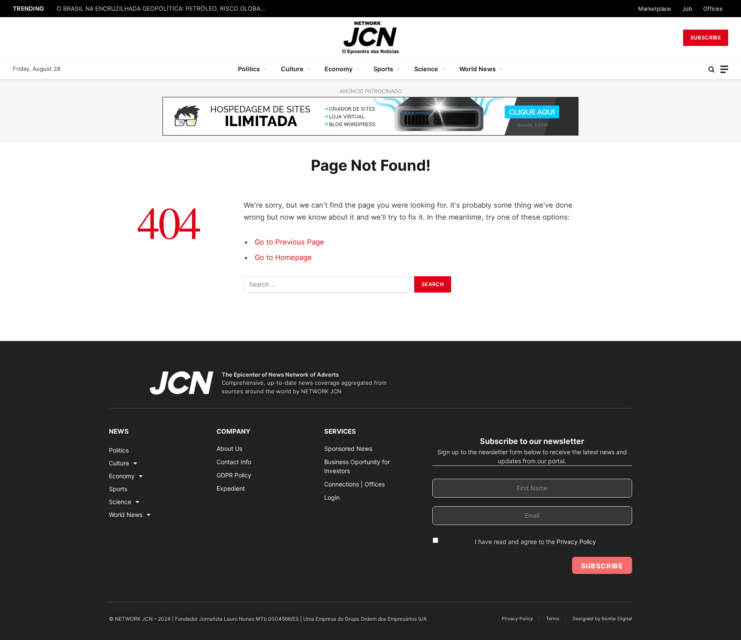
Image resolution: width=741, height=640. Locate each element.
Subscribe (705, 37)
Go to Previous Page (289, 242)
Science (426, 68)
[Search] (712, 69)
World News (477, 68)
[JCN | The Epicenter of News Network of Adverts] (370, 37)
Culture (292, 68)
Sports (383, 68)
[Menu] (724, 69)
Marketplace (654, 8)
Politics (249, 68)
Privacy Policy (576, 541)
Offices (713, 8)
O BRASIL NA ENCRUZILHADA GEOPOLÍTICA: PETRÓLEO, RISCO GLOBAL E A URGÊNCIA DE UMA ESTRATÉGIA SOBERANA (164, 8)
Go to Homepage (283, 257)
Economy (338, 68)
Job (687, 8)
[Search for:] (329, 284)
